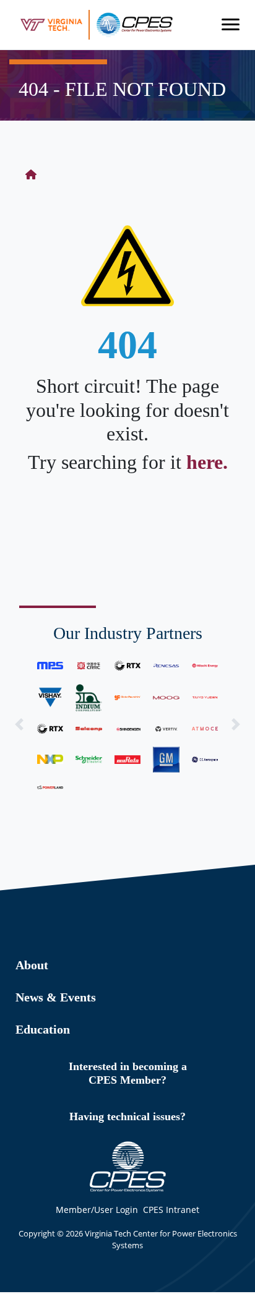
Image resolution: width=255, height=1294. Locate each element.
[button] (19, 724)
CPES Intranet (171, 1209)
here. (207, 462)
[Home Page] (31, 174)
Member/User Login (97, 1209)
